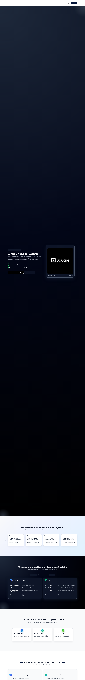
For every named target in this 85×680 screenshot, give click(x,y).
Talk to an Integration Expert (15, 272)
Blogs (68, 3)
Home (26, 3)
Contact (74, 3)
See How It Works (30, 272)
